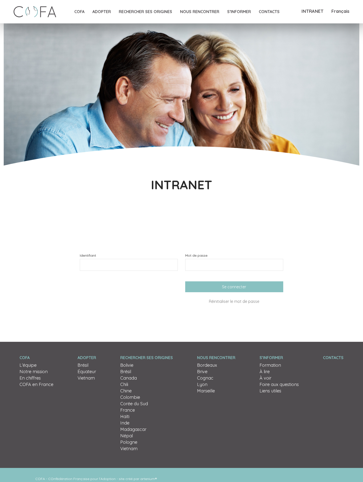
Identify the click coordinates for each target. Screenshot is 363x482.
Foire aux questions (279, 384)
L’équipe (28, 365)
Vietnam (86, 378)
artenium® (148, 479)
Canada (128, 378)
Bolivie (126, 365)
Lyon (202, 384)
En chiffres (30, 378)
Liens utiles (270, 391)
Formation (270, 365)
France (127, 410)
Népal (126, 436)
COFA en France (36, 384)
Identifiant (88, 255)
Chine (126, 391)
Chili (124, 384)
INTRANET (312, 11)
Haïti (124, 416)
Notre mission (34, 371)
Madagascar (133, 429)
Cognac (205, 378)
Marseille (206, 391)
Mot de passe (196, 255)
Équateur (87, 371)
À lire (265, 371)
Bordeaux (207, 365)
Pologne (128, 442)
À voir (265, 378)
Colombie (130, 397)
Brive (202, 371)
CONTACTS (269, 11)
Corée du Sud (134, 403)
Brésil (83, 365)
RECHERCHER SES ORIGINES (145, 11)
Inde (124, 423)
